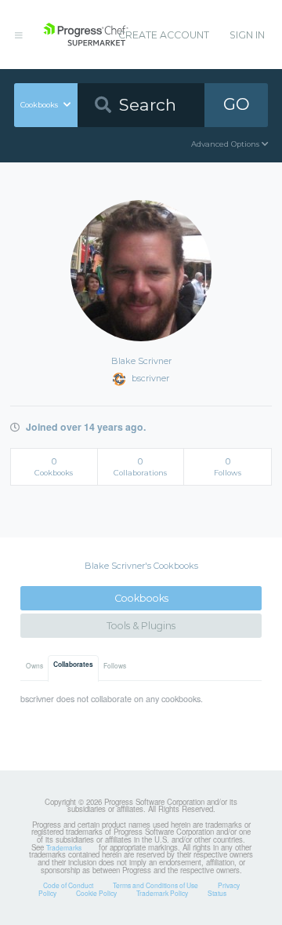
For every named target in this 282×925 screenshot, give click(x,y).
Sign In (247, 35)
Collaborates (73, 664)
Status (217, 893)
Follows (114, 665)
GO (236, 104)
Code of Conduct (68, 885)
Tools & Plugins (141, 626)
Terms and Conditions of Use (155, 885)
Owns (34, 665)
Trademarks (63, 847)
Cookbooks (141, 598)
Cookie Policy (96, 893)
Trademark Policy (162, 893)
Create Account (163, 35)
